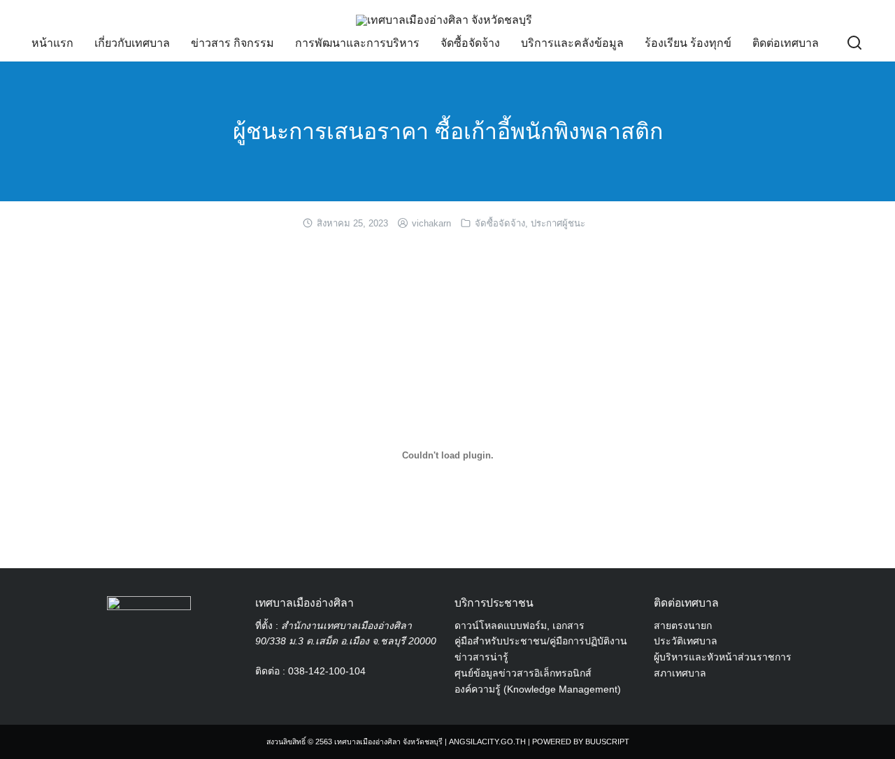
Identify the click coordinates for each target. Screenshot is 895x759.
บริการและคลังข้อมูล (572, 43)
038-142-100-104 (327, 671)
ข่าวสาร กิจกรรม (232, 43)
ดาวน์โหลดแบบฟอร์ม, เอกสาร (519, 625)
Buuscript (607, 741)
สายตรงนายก (683, 625)
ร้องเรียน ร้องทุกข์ (688, 43)
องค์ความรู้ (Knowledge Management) (537, 689)
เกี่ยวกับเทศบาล (132, 43)
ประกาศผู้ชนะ (558, 223)
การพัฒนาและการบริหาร (357, 43)
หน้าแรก (52, 43)
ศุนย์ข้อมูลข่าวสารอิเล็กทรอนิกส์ (523, 673)
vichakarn (431, 223)
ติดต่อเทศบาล (785, 43)
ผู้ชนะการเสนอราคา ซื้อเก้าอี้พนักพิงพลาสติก (448, 131)
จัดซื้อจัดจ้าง (470, 43)
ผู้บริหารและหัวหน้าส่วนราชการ (723, 657)
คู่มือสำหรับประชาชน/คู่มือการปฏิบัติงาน (540, 640)
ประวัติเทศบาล (685, 640)
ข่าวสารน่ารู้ (481, 657)
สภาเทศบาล (680, 673)
